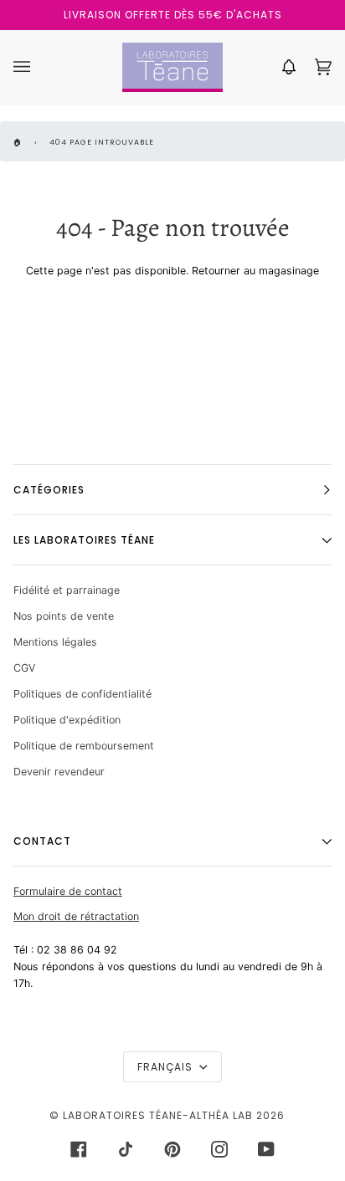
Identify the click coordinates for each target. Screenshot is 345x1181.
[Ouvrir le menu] (38, 67)
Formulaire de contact (67, 891)
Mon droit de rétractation (76, 916)
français (166, 1067)
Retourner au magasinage (255, 270)
